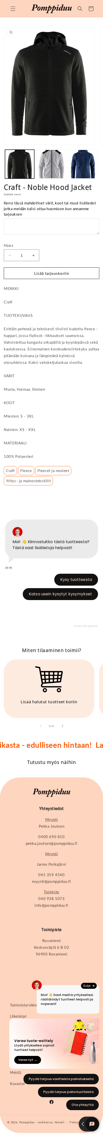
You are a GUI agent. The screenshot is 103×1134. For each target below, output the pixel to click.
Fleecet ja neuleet (53, 470)
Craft (10, 470)
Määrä (8, 245)
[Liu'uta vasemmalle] (40, 725)
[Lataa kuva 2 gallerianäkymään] (51, 164)
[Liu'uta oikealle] (62, 725)
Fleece (26, 470)
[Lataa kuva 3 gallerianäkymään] (83, 164)
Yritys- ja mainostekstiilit (28, 480)
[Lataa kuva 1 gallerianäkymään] (19, 164)
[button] (13, 8)
